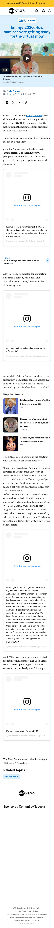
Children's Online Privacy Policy (18, 914)
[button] (4, 10)
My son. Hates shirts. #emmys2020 (22, 731)
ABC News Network (20, 908)
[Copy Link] (26, 102)
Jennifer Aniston (28, 241)
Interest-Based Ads (39, 914)
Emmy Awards (34, 115)
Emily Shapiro (13, 91)
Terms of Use (38, 917)
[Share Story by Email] (20, 102)
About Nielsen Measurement (21, 917)
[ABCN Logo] (16, 11)
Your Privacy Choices (21, 920)
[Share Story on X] (13, 102)
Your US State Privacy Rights (26, 911)
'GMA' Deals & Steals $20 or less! (27, 3)
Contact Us (35, 920)
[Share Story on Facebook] (7, 102)
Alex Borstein (27, 356)
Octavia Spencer (28, 646)
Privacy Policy (34, 908)
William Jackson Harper (31, 736)
